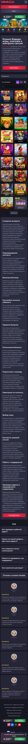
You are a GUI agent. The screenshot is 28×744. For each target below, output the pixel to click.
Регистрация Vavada (14, 515)
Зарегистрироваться (14, 7)
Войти (14, 11)
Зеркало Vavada (14, 68)
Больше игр (14, 213)
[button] (2, 23)
